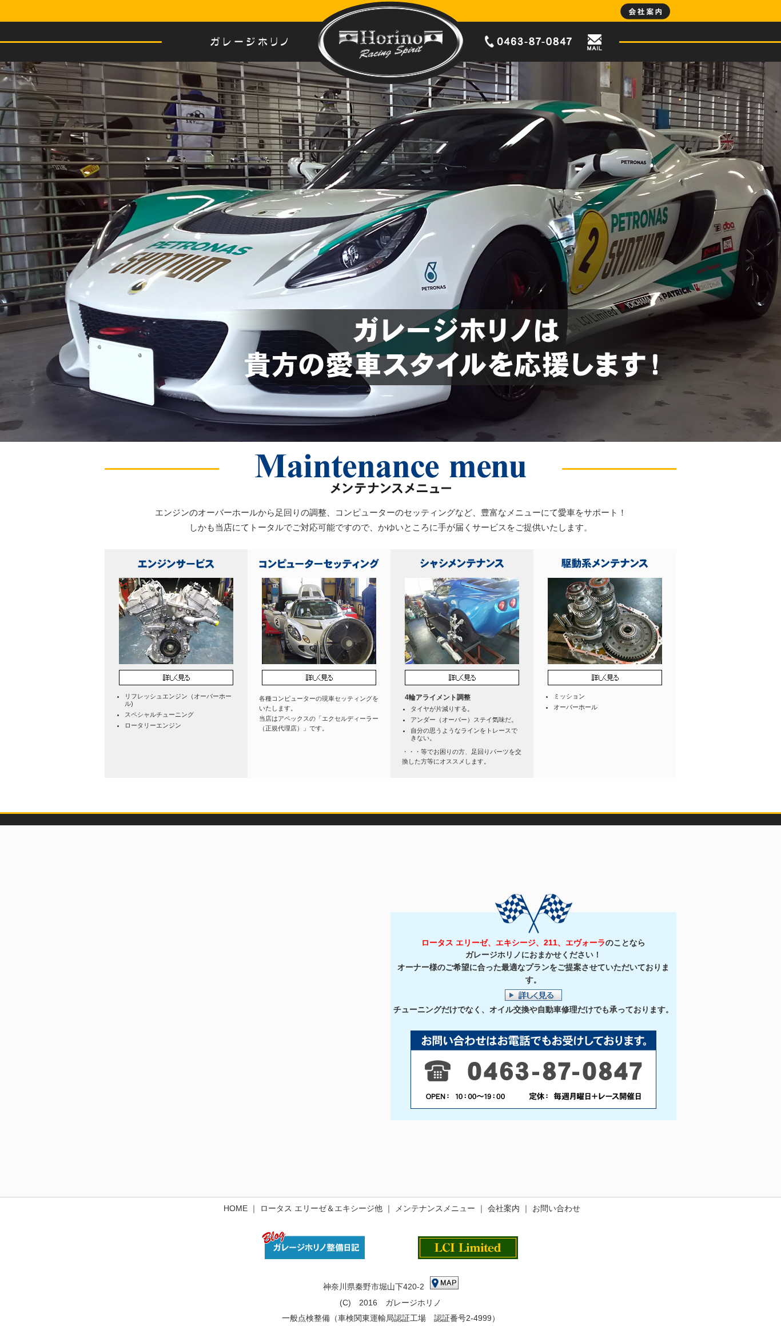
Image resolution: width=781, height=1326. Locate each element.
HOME (236, 1208)
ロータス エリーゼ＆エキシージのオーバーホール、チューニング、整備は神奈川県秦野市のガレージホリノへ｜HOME (390, 42)
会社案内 (504, 1208)
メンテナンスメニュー (435, 1208)
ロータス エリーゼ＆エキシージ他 (321, 1208)
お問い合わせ (556, 1208)
